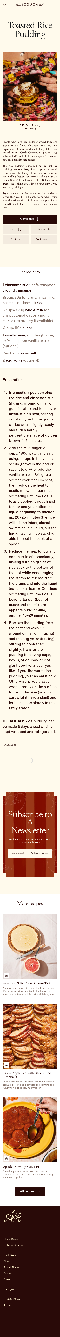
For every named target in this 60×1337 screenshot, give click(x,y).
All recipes (27, 1191)
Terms (7, 1305)
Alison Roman (30, 4)
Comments (27, 219)
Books (7, 1273)
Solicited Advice (13, 1245)
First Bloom (10, 1255)
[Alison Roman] (12, 1216)
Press (7, 1279)
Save (13, 229)
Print (13, 239)
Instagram (9, 1289)
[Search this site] (5, 4)
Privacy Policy (12, 1299)
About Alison (11, 1267)
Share (41, 229)
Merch (7, 1261)
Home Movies (11, 1239)
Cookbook (41, 239)
